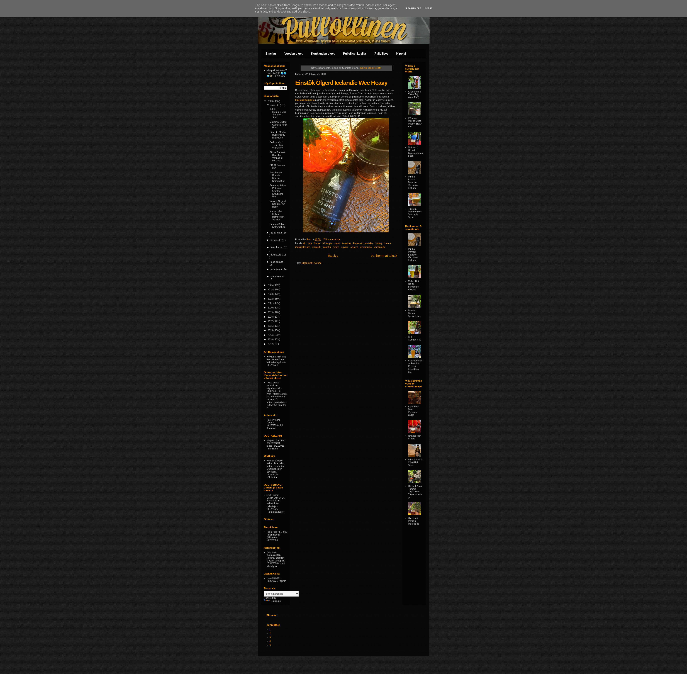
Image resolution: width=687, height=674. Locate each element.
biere (310, 243)
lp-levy (379, 243)
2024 (270, 289)
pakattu (327, 247)
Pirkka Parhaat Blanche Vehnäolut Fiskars (277, 156)
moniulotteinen (303, 247)
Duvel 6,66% (273, 578)
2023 (270, 294)
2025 (270, 285)
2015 (270, 330)
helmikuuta (276, 269)
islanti (337, 243)
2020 (270, 307)
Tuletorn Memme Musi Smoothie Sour (278, 113)
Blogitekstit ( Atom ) (312, 263)
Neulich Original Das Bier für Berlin (278, 204)
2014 (270, 335)
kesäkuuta (276, 240)
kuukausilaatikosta (305, 100)
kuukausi (358, 243)
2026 (270, 101)
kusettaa (347, 243)
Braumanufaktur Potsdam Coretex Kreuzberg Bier (278, 191)
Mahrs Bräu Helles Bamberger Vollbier (277, 215)
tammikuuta (277, 276)
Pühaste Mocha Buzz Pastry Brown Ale (278, 135)
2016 (270, 326)
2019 (270, 312)
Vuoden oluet (293, 53)
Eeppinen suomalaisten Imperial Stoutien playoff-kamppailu (276, 556)
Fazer (317, 243)
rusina (336, 247)
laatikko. (369, 243)
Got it (429, 8)
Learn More (413, 8)
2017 (270, 321)
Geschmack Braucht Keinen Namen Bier (277, 176)
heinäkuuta (276, 232)
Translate (276, 601)
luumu (387, 243)
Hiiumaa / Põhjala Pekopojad (413, 521)
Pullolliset (381, 53)
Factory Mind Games (273, 421)
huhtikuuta (276, 254)
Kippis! (401, 53)
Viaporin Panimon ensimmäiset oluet (276, 443)
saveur (345, 247)
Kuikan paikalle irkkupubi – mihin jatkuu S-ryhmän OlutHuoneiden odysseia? (275, 466)
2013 (270, 339)
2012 (270, 344)
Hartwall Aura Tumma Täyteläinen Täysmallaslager (415, 491)
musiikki (317, 247)
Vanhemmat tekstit (384, 255)
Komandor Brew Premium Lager (413, 410)
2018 (270, 316)
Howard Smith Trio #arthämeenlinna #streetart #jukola (276, 359)
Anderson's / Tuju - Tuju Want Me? (276, 145)
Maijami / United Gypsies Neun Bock (278, 125)
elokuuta (275, 105)
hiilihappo (327, 243)
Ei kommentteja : (332, 239)
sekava (354, 247)
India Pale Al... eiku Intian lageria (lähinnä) (277, 535)
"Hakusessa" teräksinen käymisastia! (273, 385)
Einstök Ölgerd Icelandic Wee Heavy (341, 82)
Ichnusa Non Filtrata (414, 437)
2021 (270, 303)
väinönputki (380, 247)
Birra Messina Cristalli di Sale (415, 462)
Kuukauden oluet (323, 53)
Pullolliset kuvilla (354, 53)
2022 (270, 298)
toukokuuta (277, 247)
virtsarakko (366, 247)
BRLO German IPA (414, 338)
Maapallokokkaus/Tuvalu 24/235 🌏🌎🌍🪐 (277, 73)
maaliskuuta (277, 262)
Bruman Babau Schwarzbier (277, 225)
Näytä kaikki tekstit (370, 67)
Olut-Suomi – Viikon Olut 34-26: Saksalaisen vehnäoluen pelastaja (276, 500)
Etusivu (270, 53)
